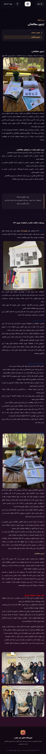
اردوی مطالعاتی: (35, 37)
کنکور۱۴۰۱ (24, 231)
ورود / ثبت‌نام (8, 4)
